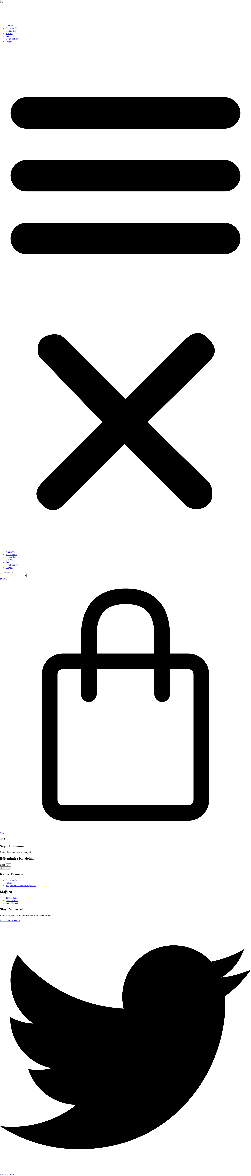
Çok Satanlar (12, 38)
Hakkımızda (11, 28)
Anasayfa (10, 25)
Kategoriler (11, 31)
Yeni (8, 36)
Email (3, 865)
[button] (125, 296)
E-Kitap (9, 33)
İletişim (9, 41)
